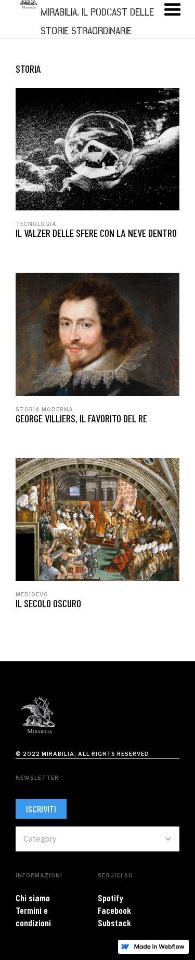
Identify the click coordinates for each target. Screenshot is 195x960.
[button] (97, 838)
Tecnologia (36, 224)
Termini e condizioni (33, 916)
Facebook (114, 910)
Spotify (110, 897)
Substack (114, 922)
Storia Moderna (44, 409)
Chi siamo (33, 897)
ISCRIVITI (41, 809)
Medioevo (32, 594)
